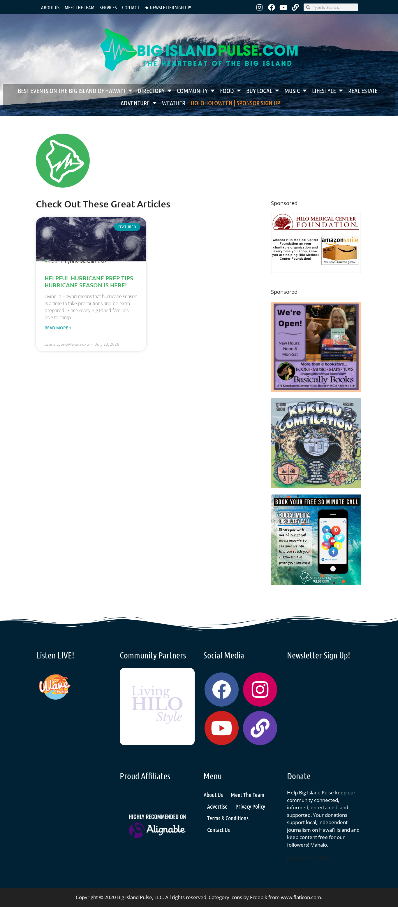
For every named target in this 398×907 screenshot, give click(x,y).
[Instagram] (259, 7)
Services (108, 7)
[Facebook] (271, 7)
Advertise (217, 806)
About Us (50, 7)
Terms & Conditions (228, 818)
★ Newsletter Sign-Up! (168, 7)
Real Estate (363, 90)
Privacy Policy (250, 806)
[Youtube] (283, 7)
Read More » (58, 328)
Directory (151, 90)
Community (192, 90)
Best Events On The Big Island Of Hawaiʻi (71, 90)
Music (292, 90)
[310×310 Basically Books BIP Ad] (316, 390)
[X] (316, 271)
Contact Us (218, 829)
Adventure (135, 102)
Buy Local (259, 90)
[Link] (295, 7)
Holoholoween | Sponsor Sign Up (235, 102)
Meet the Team (79, 7)
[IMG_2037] (316, 582)
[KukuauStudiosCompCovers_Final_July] (316, 486)
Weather (173, 102)
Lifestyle (324, 90)
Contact (130, 7)
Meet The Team (247, 794)
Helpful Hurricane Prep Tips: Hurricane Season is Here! (90, 281)
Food (227, 90)
